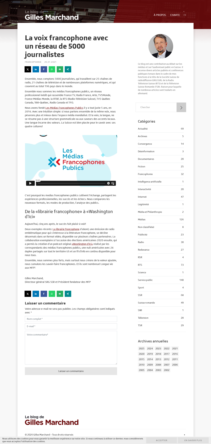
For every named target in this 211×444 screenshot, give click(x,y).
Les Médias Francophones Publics (64, 107)
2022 (166, 348)
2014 (150, 359)
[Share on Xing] (68, 69)
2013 (158, 359)
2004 (150, 370)
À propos (160, 15)
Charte (175, 15)
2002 (166, 370)
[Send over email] (60, 69)
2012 (166, 359)
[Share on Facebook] (44, 69)
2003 (158, 370)
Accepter (161, 440)
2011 (175, 359)
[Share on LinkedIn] (36, 69)
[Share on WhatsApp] (52, 69)
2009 (150, 364)
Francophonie (33, 62)
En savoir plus (193, 440)
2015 (141, 359)
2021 (175, 348)
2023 (158, 348)
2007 (166, 364)
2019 (150, 354)
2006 (175, 364)
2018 (158, 354)
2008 (158, 364)
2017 (166, 354)
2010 (141, 364)
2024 (150, 348)
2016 (175, 354)
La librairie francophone (66, 229)
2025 (141, 348)
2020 (141, 354)
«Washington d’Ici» (82, 244)
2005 (141, 370)
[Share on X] (28, 69)
